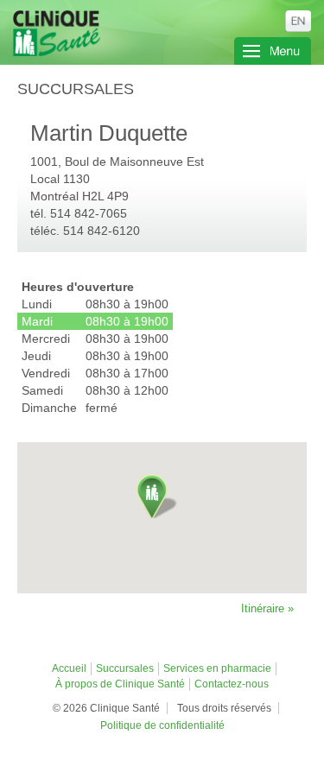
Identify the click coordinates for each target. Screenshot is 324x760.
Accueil (69, 668)
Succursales (125, 668)
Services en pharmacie (217, 668)
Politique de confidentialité (162, 725)
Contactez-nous (231, 684)
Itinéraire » (267, 608)
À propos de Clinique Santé (120, 684)
